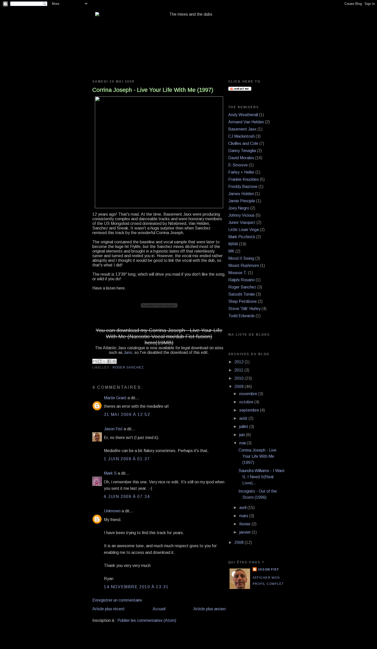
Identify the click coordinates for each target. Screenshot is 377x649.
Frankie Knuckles (243, 179)
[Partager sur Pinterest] (114, 361)
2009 (239, 386)
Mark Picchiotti (241, 237)
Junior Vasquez (241, 222)
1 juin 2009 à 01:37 (127, 459)
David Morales (241, 158)
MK (231, 251)
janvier (245, 532)
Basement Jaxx (242, 129)
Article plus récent (108, 609)
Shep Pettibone (242, 301)
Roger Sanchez (128, 367)
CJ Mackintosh (241, 136)
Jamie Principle (241, 201)
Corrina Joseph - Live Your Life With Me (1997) (152, 90)
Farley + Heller (241, 172)
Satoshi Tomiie (241, 294)
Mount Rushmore (243, 265)
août (244, 418)
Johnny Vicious (241, 215)
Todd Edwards (241, 316)
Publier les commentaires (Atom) (146, 620)
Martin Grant (115, 398)
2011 (239, 370)
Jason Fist (113, 429)
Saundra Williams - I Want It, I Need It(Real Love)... (262, 476)
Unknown (112, 511)
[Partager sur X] (104, 361)
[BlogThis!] (99, 361)
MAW (233, 244)
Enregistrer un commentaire (117, 600)
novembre (248, 394)
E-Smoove (238, 165)
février (245, 524)
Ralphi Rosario (241, 280)
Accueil (159, 609)
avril (243, 507)
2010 (239, 378)
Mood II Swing (241, 258)
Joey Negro (238, 208)
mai (243, 443)
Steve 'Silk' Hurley (244, 308)
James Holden (241, 194)
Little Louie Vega (243, 229)
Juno (128, 352)
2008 (239, 542)
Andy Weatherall (243, 115)
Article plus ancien (209, 609)
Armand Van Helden (246, 122)
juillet (244, 426)
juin (242, 435)
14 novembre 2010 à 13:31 (136, 587)
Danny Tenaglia (242, 150)
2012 (239, 362)
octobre (246, 402)
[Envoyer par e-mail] (94, 361)
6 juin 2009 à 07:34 (127, 496)
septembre (249, 410)
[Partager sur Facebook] (109, 361)
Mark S (110, 473)
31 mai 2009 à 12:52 (127, 414)
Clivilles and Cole (243, 143)
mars (244, 516)
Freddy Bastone (242, 186)
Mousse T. (237, 273)
